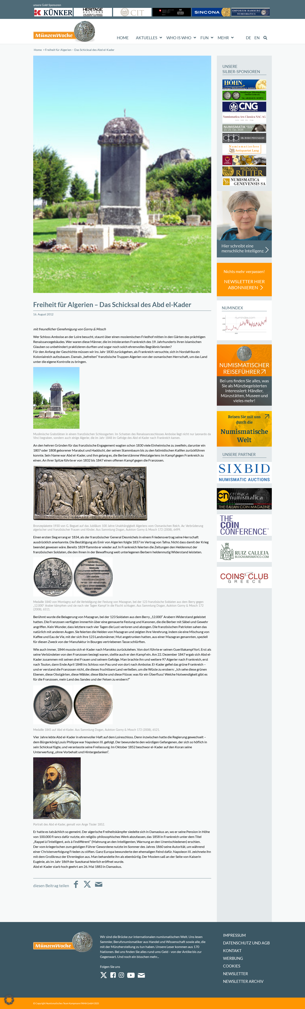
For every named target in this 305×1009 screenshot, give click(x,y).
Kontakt (232, 950)
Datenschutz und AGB (246, 942)
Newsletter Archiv (243, 981)
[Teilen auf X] (87, 887)
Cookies (231, 966)
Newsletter (235, 973)
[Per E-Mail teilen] (98, 887)
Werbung (233, 958)
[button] (9, 1000)
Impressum (234, 935)
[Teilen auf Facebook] (76, 887)
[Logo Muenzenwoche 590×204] (64, 32)
